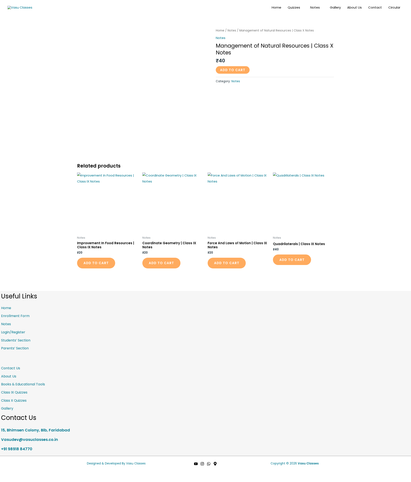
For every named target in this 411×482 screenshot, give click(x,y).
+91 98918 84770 (16, 449)
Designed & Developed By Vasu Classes (116, 463)
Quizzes (294, 7)
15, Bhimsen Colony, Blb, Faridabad (35, 430)
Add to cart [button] (96, 263)
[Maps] (215, 464)
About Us (354, 7)
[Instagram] (202, 464)
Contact (375, 7)
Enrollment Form (15, 315)
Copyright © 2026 (295, 463)
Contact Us (10, 368)
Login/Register (13, 332)
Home (276, 7)
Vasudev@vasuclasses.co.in (29, 439)
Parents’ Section (15, 348)
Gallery (335, 7)
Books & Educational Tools (23, 384)
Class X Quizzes (14, 400)
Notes (315, 7)
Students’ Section (15, 340)
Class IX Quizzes (14, 392)
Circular (394, 7)
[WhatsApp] (209, 464)
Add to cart (232, 70)
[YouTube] (196, 464)
